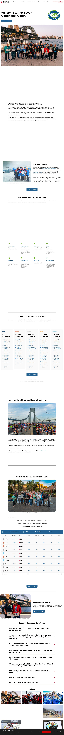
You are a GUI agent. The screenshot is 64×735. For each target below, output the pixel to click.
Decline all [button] (56, 731)
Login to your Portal (38, 611)
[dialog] (32, 732)
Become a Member (6, 21)
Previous (5, 574)
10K (41, 172)
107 (36, 574)
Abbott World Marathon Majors (30, 439)
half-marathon (53, 169)
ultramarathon (35, 172)
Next (59, 574)
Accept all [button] (46, 731)
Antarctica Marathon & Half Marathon (49, 168)
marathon (48, 169)
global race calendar (44, 450)
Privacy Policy (17, 733)
